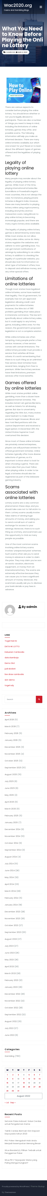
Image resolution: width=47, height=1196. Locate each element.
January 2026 (11, 740)
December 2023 (12, 911)
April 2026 (9, 719)
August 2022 (11, 1021)
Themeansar (10, 1192)
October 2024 (11, 843)
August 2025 (11, 774)
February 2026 (11, 733)
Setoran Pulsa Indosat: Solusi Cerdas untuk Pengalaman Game (23, 1122)
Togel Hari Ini (11, 640)
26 (29, 1087)
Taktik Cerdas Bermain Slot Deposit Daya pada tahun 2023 (22, 1132)
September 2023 (13, 932)
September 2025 (13, 767)
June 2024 (10, 870)
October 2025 (11, 760)
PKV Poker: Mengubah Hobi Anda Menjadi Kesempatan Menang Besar (23, 1142)
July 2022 (9, 1028)
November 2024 (12, 836)
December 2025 (12, 747)
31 (18, 1091)
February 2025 (12, 815)
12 (29, 1079)
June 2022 (9, 1035)
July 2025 (9, 781)
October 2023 (11, 925)
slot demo (10, 679)
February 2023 (11, 980)
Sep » (13, 1102)
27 (34, 1087)
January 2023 (11, 987)
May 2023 (9, 959)
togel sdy (9, 685)
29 (7, 1091)
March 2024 (10, 891)
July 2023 (9, 946)
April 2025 (9, 801)
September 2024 (13, 849)
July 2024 (9, 863)
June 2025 (10, 788)
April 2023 (9, 966)
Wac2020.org (18, 5)
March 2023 (10, 973)
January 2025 (11, 822)
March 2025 (10, 808)
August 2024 (11, 856)
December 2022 (12, 994)
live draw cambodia (14, 674)
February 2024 (12, 898)
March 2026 (10, 726)
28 (40, 1087)
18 (24, 1083)
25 (24, 1087)
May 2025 (9, 795)
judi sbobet (10, 668)
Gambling (10, 52)
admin (31, 607)
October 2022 (11, 1007)
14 (39, 1079)
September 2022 (13, 1014)
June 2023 (10, 952)
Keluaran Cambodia (14, 652)
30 (13, 1091)
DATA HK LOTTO (12, 646)
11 (23, 1079)
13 (34, 1079)
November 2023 (12, 918)
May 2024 (9, 877)
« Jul (7, 1102)
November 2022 (12, 1000)
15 (7, 1083)
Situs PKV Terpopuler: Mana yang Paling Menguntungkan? (21, 1161)
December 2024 (12, 829)
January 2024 (11, 904)
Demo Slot (10, 663)
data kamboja (12, 657)
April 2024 (9, 884)
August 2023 (11, 939)
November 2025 (12, 753)
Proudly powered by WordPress (15, 1186)
